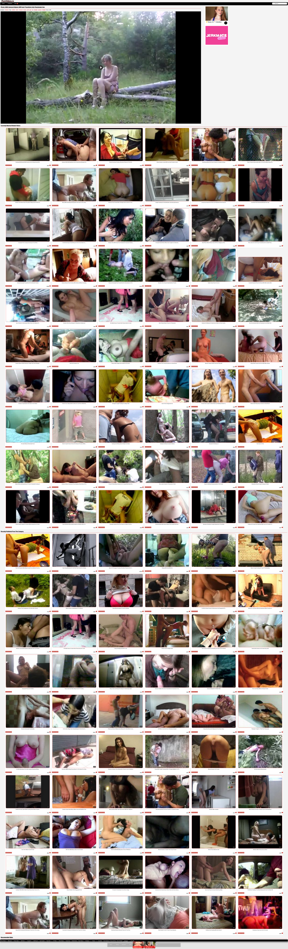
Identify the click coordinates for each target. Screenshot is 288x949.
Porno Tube (16, 940)
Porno (93, 940)
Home (3, 3)
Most (16, 3)
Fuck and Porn (113, 940)
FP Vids (54, 940)
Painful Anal (74, 940)
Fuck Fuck (68, 940)
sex (32, 9)
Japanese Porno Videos (126, 941)
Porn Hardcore (106, 940)
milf (28, 9)
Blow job (10, 940)
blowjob (35, 9)
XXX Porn (23, 940)
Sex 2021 (100, 940)
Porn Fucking (119, 940)
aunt (30, 9)
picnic (17, 9)
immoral (21, 9)
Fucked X (29, 940)
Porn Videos (3, 940)
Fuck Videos (80, 940)
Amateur (7, 9)
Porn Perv (48, 940)
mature (24, 9)
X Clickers (87, 940)
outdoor (13, 9)
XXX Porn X (35, 940)
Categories (10, 3)
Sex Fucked (42, 940)
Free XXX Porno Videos (132, 941)
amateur (40, 9)
